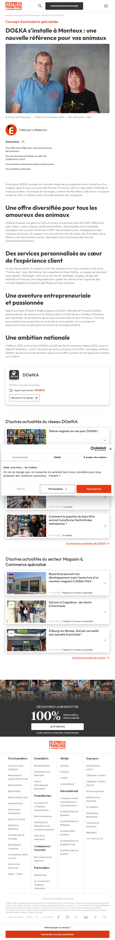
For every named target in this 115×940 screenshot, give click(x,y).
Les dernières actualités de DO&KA (86, 543)
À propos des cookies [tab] (95, 457)
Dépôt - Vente (15, 874)
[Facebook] (58, 917)
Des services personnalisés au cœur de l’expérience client (26, 157)
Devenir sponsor (95, 791)
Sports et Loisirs (16, 819)
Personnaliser (56, 489)
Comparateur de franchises (64, 6)
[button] (40, 6)
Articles (64, 766)
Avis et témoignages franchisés (41, 785)
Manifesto (91, 833)
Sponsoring (40, 875)
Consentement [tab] (20, 457)
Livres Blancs (67, 784)
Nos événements (43, 816)
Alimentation (15, 804)
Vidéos (64, 778)
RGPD (29, 917)
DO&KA (23, 184)
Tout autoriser (94, 489)
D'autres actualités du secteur (89, 657)
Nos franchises (42, 766)
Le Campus (92, 807)
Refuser (21, 489)
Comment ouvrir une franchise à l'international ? (69, 802)
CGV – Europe (47, 917)
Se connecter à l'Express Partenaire (42, 885)
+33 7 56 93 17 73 (94, 839)
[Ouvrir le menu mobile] (105, 6)
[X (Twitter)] (76, 917)
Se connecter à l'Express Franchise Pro (41, 807)
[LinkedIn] (67, 917)
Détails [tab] (57, 457)
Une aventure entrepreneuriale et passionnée (30, 164)
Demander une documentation (57, 934)
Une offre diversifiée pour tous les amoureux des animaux (29, 149)
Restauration (15, 785)
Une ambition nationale (18, 168)
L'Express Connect (96, 775)
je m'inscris (57, 726)
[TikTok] (95, 917)
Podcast (64, 772)
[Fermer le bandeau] (110, 449)
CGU (36, 917)
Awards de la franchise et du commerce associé (44, 826)
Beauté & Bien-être (18, 798)
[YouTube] (86, 917)
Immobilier (14, 791)
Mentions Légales (16, 917)
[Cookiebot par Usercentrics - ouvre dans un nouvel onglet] (93, 449)
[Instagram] (104, 917)
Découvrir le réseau (22, 397)
